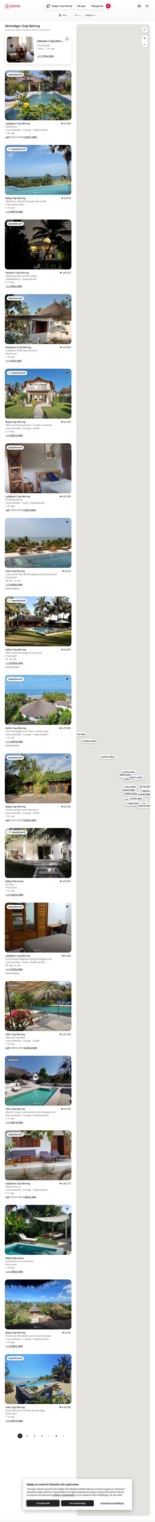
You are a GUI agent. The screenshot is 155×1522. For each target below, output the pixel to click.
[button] (45, 56)
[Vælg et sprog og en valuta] (139, 6)
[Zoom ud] (145, 44)
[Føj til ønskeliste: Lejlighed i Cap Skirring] (67, 74)
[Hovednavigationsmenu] (147, 6)
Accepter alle (43, 1503)
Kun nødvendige (77, 1503)
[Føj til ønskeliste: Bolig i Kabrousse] (67, 832)
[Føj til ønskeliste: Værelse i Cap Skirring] (67, 223)
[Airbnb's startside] (12, 6)
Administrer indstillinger (112, 1503)
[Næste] (63, 1435)
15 (56, 1436)
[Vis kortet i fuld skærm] (145, 30)
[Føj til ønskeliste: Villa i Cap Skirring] (67, 521)
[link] (13, 1435)
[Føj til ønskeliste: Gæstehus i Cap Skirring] (67, 298)
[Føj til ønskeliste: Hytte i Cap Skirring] (67, 600)
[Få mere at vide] (49, 30)
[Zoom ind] (145, 38)
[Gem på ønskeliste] (67, 39)
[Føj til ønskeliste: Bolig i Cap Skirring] (67, 148)
